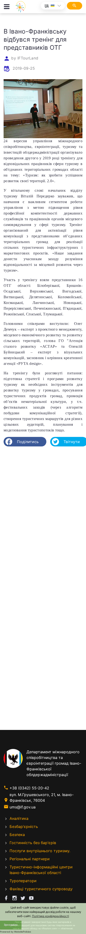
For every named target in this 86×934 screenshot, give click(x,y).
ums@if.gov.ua (23, 807)
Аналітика (19, 818)
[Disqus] (43, 511)
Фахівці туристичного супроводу (41, 888)
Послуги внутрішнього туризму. (40, 850)
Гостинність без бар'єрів (33, 842)
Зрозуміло (11, 924)
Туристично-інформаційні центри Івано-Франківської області (41, 870)
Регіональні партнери (30, 858)
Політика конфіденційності (50, 916)
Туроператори (23, 880)
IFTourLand (27, 58)
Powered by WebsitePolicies (15, 931)
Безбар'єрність (24, 826)
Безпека (17, 834)
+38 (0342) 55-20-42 (29, 788)
